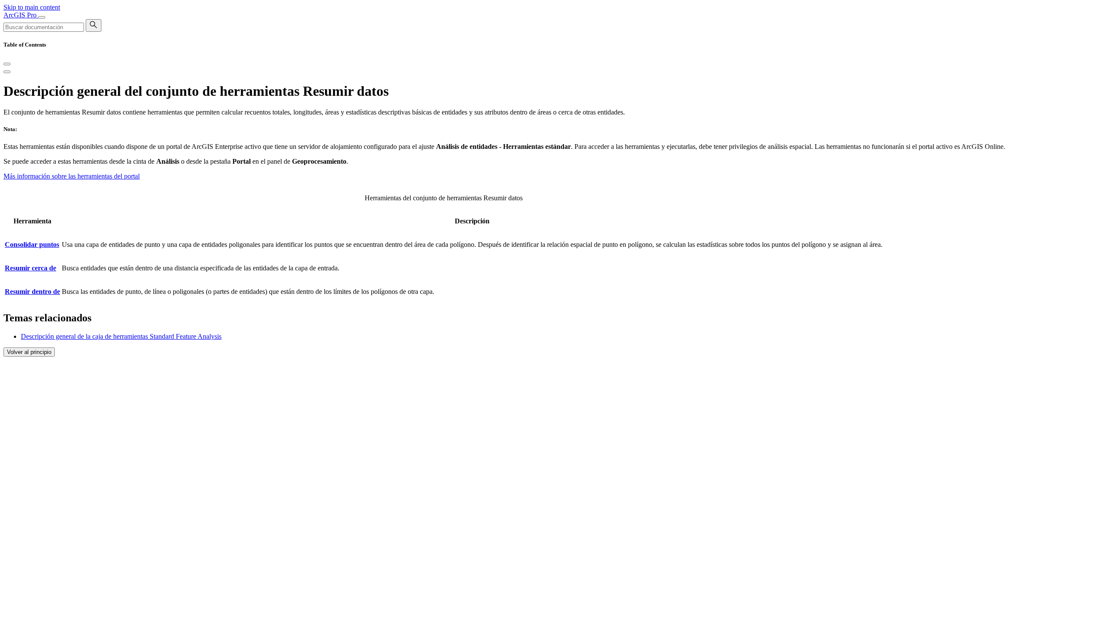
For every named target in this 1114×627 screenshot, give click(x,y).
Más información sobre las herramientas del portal (71, 176)
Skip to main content (31, 7)
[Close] (6, 64)
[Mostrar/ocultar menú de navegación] (41, 17)
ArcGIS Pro (20, 15)
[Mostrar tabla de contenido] (6, 72)
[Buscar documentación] (93, 25)
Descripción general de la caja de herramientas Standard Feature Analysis (121, 336)
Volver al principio (29, 352)
